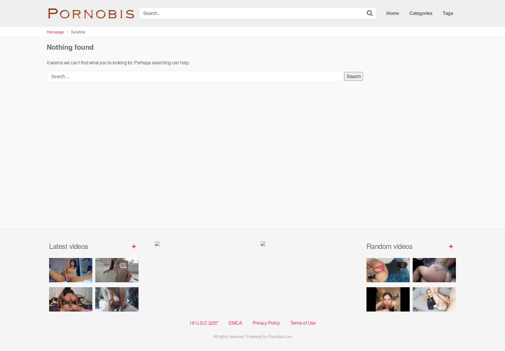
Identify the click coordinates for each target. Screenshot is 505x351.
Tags (448, 13)
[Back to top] (489, 332)
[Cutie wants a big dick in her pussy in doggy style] (117, 270)
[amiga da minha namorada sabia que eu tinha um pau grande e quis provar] (388, 270)
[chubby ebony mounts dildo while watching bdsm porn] (117, 299)
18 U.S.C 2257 (203, 322)
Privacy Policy (266, 322)
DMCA (235, 322)
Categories (420, 13)
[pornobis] (90, 13)
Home (392, 13)
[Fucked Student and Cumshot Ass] (434, 299)
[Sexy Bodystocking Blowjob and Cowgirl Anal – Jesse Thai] (70, 299)
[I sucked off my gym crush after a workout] (388, 299)
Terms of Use (303, 322)
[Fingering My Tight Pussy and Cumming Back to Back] (70, 270)
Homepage (55, 32)
